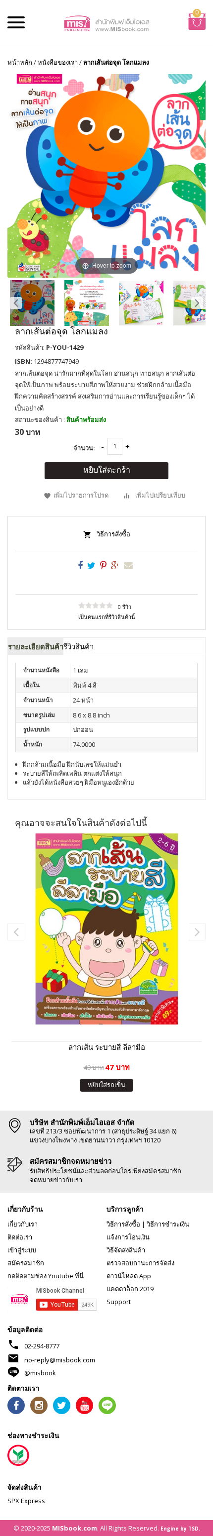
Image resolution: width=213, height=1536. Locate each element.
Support (118, 1301)
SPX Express (26, 1500)
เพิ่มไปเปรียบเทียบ (160, 495)
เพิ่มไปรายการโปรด (80, 495)
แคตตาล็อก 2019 (130, 1288)
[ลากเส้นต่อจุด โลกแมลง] (32, 303)
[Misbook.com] (107, 22)
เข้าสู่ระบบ (21, 1249)
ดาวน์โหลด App (128, 1275)
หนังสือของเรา (58, 62)
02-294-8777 (41, 1345)
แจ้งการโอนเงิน (128, 1236)
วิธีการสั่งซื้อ (113, 533)
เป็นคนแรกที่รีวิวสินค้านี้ (106, 616)
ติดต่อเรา (19, 1236)
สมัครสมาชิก (25, 1262)
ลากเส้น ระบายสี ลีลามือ (106, 1047)
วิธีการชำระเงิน (168, 1224)
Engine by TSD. (180, 1528)
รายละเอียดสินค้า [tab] (35, 646)
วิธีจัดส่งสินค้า (125, 1249)
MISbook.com (74, 1528)
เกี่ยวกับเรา (22, 1224)
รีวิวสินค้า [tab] (78, 646)
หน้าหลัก (19, 62)
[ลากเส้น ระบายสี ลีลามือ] (106, 928)
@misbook (40, 1372)
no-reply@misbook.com (59, 1359)
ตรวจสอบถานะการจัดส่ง (140, 1262)
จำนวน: (84, 447)
